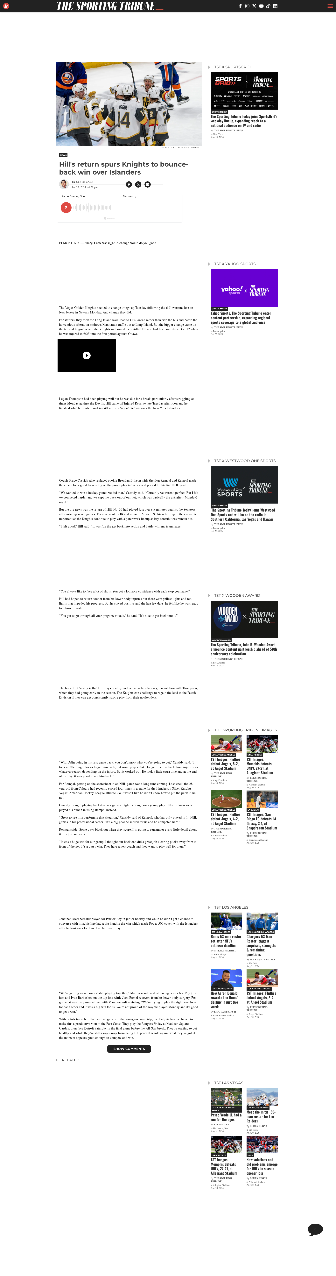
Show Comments (129, 1049)
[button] (330, 6)
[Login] (7, 6)
